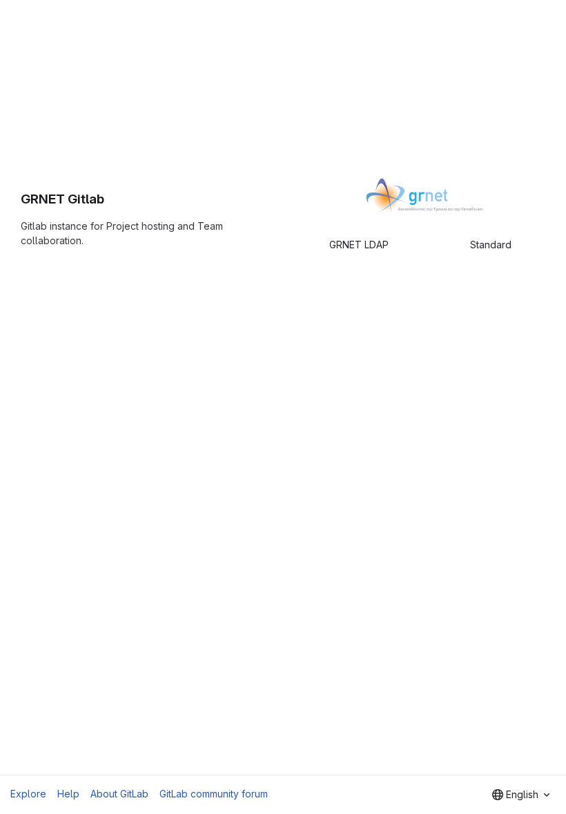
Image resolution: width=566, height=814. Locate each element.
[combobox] (521, 794)
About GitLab (119, 794)
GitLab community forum (213, 794)
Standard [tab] (490, 244)
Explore (28, 794)
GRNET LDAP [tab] (359, 244)
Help (68, 794)
